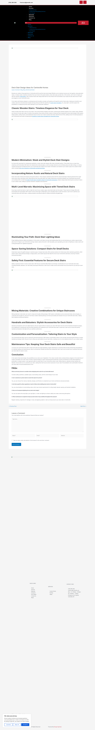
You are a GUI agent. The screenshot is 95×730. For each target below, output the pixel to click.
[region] (17, 720)
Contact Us (32, 18)
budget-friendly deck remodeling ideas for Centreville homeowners (41, 179)
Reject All (17, 724)
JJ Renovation (22, 96)
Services (31, 8)
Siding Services (32, 9)
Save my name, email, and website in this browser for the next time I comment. (31, 440)
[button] (51, 23)
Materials (31, 14)
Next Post (83, 406)
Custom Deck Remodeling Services (37, 11)
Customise (8, 724)
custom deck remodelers (56, 102)
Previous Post (12, 406)
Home (30, 6)
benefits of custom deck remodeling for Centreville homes (45, 116)
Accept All (25, 724)
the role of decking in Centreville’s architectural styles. (32, 168)
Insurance (31, 16)
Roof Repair (32, 13)
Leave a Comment (16, 89)
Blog (30, 19)
